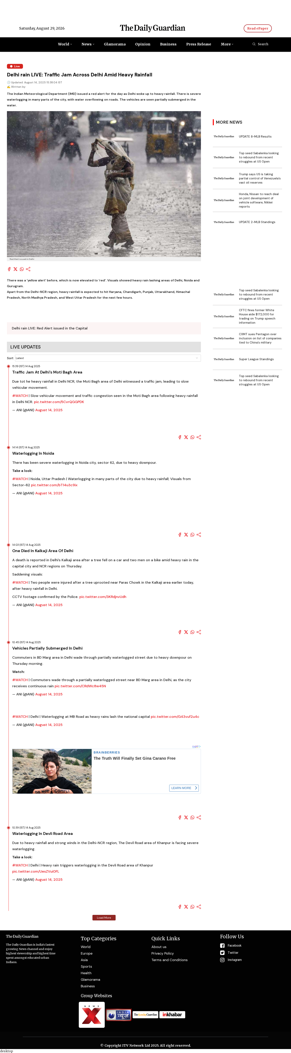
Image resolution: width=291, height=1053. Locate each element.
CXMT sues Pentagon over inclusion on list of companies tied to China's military (260, 338)
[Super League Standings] (224, 359)
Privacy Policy (162, 953)
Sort (10, 358)
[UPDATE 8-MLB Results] (224, 136)
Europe (86, 953)
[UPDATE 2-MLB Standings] (224, 222)
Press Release (198, 44)
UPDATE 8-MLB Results (255, 137)
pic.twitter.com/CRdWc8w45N (80, 686)
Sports (86, 966)
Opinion (142, 44)
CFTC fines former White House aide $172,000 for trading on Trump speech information (257, 316)
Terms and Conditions (169, 960)
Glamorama (115, 44)
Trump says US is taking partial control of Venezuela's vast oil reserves (260, 178)
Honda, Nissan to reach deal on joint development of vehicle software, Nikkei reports (259, 200)
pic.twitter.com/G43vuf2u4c (175, 716)
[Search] (254, 44)
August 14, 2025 (49, 410)
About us (158, 947)
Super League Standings (256, 359)
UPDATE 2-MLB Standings (257, 222)
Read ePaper (257, 28)
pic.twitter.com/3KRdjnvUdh (102, 596)
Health (86, 973)
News (87, 44)
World (63, 44)
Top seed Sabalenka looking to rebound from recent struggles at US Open (259, 157)
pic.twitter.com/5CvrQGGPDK (59, 401)
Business (168, 44)
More (226, 44)
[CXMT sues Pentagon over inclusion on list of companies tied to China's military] (224, 338)
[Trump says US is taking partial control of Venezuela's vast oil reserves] (224, 178)
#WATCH (20, 395)
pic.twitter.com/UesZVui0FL (35, 871)
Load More (104, 917)
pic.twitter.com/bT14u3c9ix (54, 485)
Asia (84, 960)
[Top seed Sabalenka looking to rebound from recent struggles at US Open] (224, 157)
